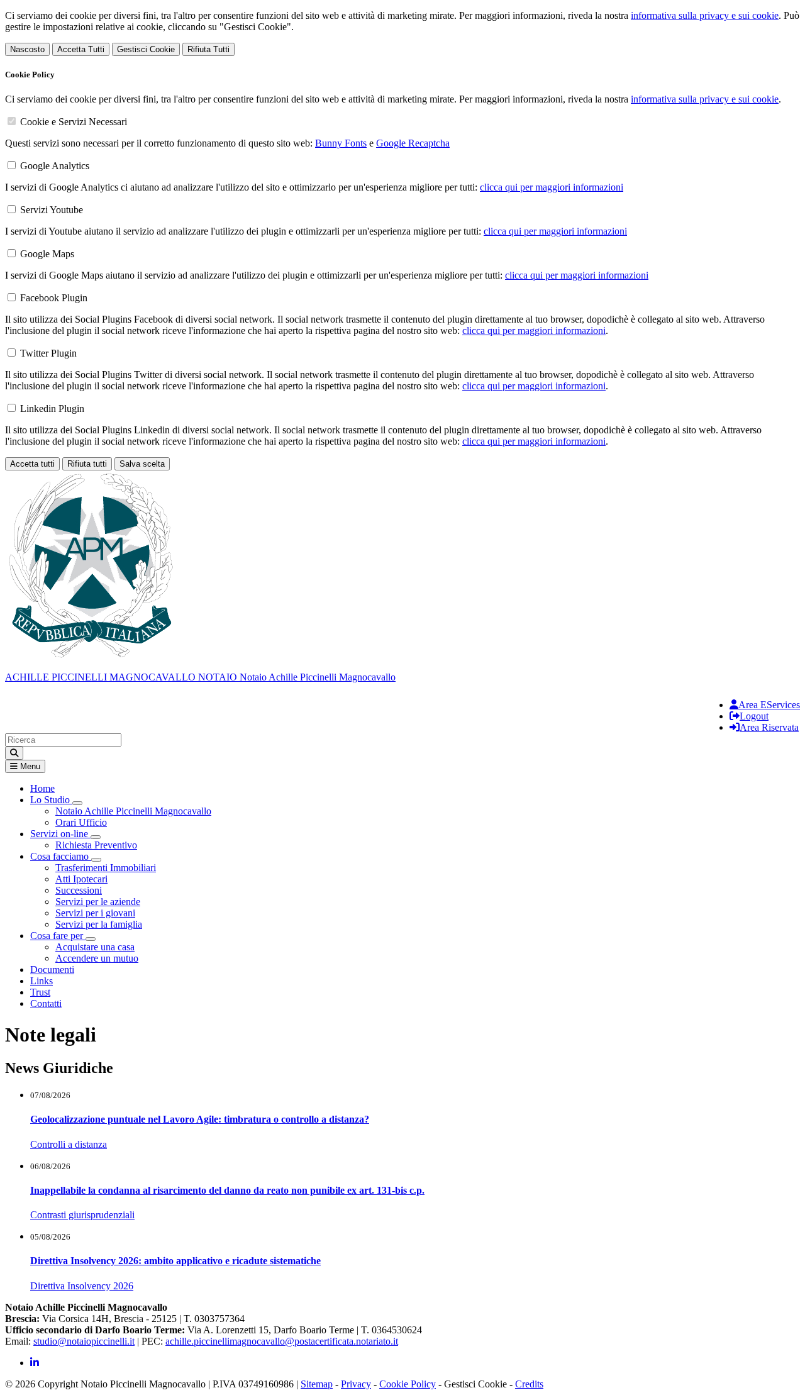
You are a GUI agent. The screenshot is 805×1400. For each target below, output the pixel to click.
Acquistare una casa (95, 947)
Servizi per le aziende (97, 901)
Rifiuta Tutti (208, 49)
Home (42, 788)
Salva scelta (142, 464)
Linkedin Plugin (52, 408)
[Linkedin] (34, 1362)
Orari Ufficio (81, 822)
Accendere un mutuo (96, 958)
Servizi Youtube (51, 209)
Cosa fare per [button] (58, 935)
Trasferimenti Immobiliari (105, 867)
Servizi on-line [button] (60, 833)
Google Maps (47, 253)
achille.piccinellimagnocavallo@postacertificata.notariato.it (281, 1341)
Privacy (356, 1384)
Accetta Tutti (80, 49)
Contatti (46, 1003)
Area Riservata (769, 727)
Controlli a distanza (68, 1144)
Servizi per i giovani (95, 913)
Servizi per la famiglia (98, 924)
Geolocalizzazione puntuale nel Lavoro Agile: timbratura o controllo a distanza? (199, 1119)
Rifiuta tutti (87, 464)
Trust (40, 992)
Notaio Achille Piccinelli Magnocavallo (133, 811)
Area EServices (769, 704)
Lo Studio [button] (51, 799)
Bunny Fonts (341, 143)
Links (41, 980)
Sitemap (317, 1384)
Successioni (78, 890)
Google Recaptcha (413, 143)
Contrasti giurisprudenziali (82, 1214)
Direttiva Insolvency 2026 (81, 1286)
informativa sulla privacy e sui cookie (705, 15)
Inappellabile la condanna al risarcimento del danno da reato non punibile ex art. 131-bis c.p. (227, 1190)
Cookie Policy (407, 1384)
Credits (529, 1384)
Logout (754, 716)
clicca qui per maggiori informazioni (551, 187)
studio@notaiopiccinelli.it (84, 1341)
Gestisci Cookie (146, 49)
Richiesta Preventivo (96, 845)
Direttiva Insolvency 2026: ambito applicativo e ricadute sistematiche (175, 1260)
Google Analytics (54, 165)
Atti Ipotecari (81, 879)
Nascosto (27, 49)
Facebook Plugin (53, 297)
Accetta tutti (32, 464)
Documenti (52, 969)
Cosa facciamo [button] (60, 856)
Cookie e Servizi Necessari (73, 121)
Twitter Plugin (48, 353)
